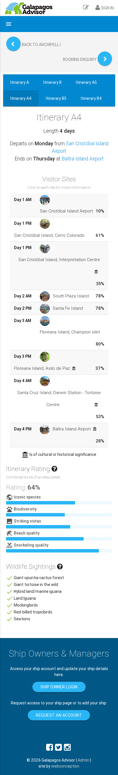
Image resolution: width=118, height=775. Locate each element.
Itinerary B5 (56, 98)
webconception (65, 766)
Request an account (59, 715)
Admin (83, 760)
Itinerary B (52, 82)
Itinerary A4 (21, 98)
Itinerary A (19, 82)
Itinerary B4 (91, 98)
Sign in (107, 8)
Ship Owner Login (59, 686)
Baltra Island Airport (83, 158)
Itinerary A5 (86, 82)
